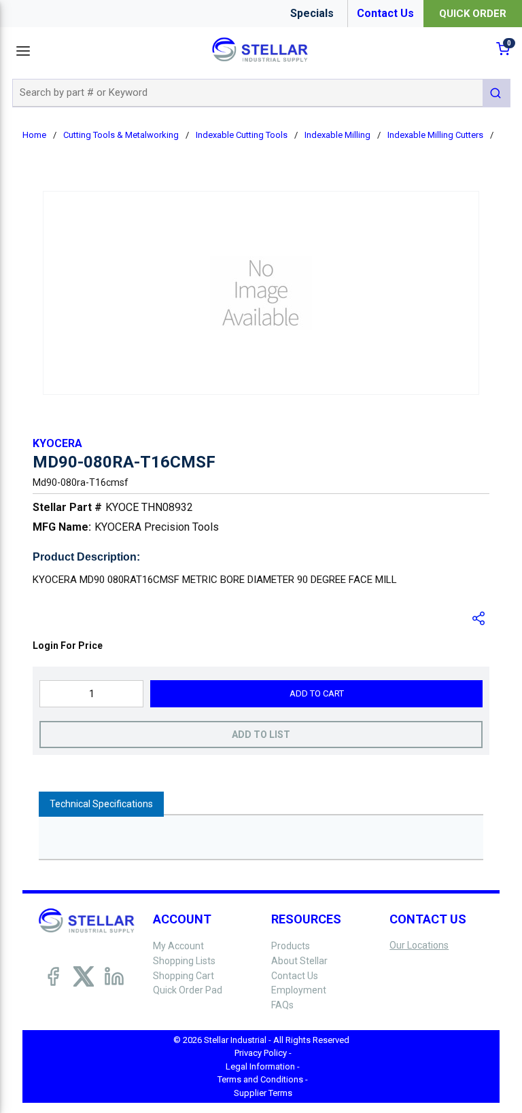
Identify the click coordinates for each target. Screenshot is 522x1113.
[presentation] (101, 804)
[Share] (479, 618)
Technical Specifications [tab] (101, 803)
